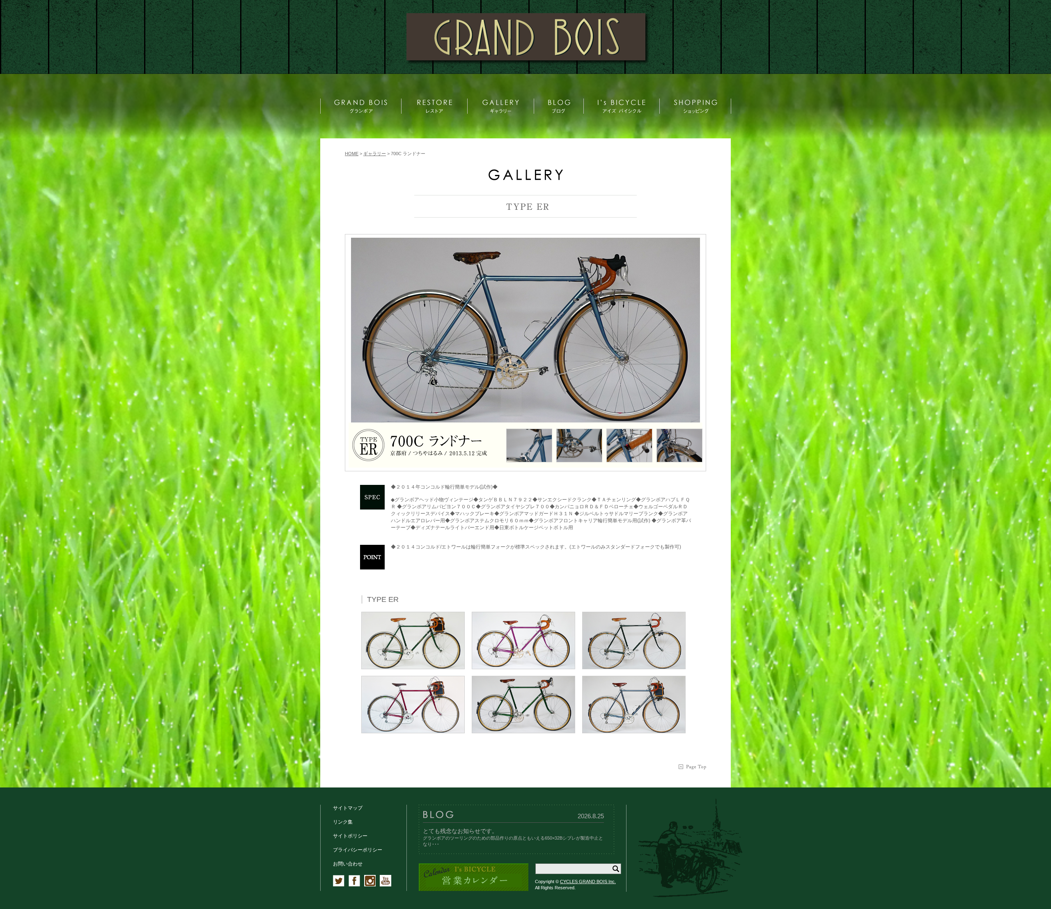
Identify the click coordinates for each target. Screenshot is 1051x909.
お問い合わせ (348, 864)
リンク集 (343, 822)
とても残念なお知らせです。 (460, 831)
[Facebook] (354, 885)
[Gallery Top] (525, 178)
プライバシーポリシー (357, 850)
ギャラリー (374, 153)
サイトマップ (348, 808)
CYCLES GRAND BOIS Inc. (588, 881)
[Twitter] (338, 885)
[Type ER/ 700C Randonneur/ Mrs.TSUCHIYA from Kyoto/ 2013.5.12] (525, 330)
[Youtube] (385, 885)
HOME (351, 153)
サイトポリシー (350, 836)
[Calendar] (473, 889)
